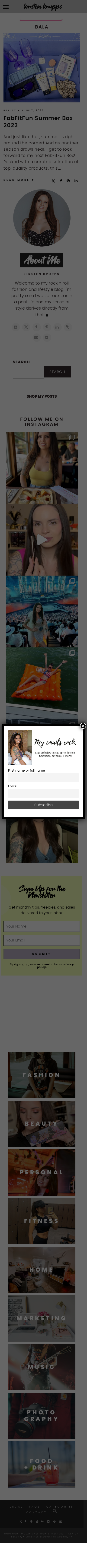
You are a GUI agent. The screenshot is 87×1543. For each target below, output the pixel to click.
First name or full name (26, 770)
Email (12, 786)
